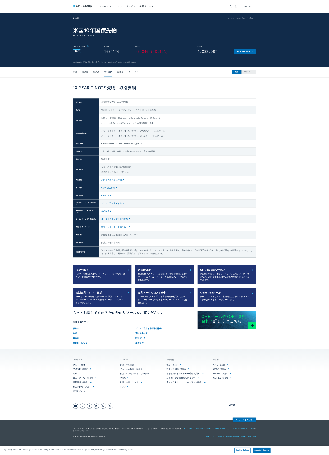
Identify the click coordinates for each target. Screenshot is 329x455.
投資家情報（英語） (82, 387)
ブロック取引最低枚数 (111, 203)
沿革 (75, 374)
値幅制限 (105, 211)
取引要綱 (108, 72)
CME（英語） (219, 365)
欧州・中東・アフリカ (130, 382)
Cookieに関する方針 (248, 437)
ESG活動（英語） (81, 369)
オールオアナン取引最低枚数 (114, 219)
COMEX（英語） (221, 378)
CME (184, 429)
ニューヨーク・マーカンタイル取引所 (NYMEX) (211, 429)
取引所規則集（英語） (176, 369)
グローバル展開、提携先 (131, 369)
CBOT (190, 429)
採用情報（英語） (81, 382)
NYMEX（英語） (221, 374)
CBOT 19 (105, 196)
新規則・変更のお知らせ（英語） (181, 378)
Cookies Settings (242, 450)
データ (118, 6)
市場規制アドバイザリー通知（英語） (183, 374)
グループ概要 (79, 365)
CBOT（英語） (220, 369)
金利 (77, 18)
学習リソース (146, 6)
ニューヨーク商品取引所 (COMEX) (242, 429)
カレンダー (134, 72)
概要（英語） (172, 365)
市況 (75, 72)
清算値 (85, 72)
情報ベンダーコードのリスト (114, 227)
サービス (131, 6)
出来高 (96, 72)
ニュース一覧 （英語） (83, 378)
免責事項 (221, 437)
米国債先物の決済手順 (111, 180)
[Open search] (230, 6)
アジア (123, 387)
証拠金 (120, 72)
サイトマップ (211, 437)
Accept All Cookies (261, 450)
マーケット (105, 6)
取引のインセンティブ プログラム (135, 374)
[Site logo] (82, 6)
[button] (245, 51)
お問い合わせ (79, 391)
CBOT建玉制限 (108, 188)
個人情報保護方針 (232, 437)
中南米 (123, 378)
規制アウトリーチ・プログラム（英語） (184, 382)
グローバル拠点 (127, 365)
